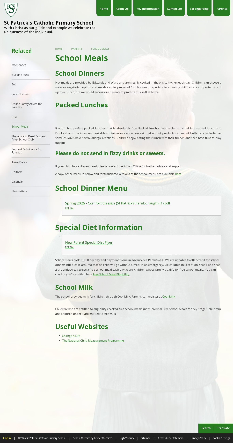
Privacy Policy (198, 438)
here (178, 174)
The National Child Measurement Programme (93, 340)
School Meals (100, 48)
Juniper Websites (102, 438)
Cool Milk (168, 296)
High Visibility (127, 438)
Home (58, 48)
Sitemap (145, 438)
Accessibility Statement (170, 438)
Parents (76, 48)
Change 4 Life (71, 336)
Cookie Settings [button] (221, 438)
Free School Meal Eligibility (111, 274)
